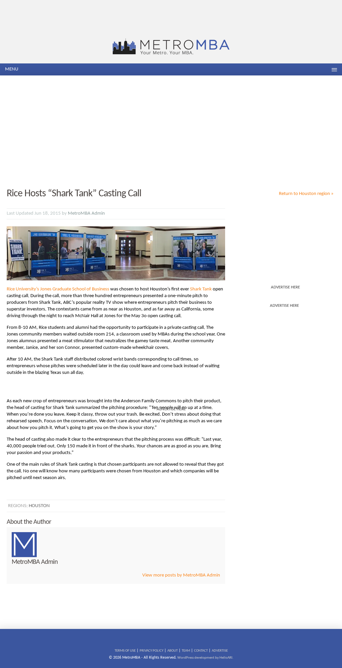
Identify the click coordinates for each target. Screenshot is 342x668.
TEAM (186, 651)
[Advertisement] (171, 132)
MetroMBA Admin (86, 213)
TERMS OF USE (125, 651)
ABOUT (172, 651)
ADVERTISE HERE (285, 287)
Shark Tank (201, 289)
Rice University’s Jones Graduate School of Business (58, 289)
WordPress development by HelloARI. (205, 658)
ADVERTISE (220, 651)
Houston (39, 505)
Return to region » (306, 193)
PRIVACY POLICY (151, 651)
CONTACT (201, 651)
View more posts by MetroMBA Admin (181, 575)
